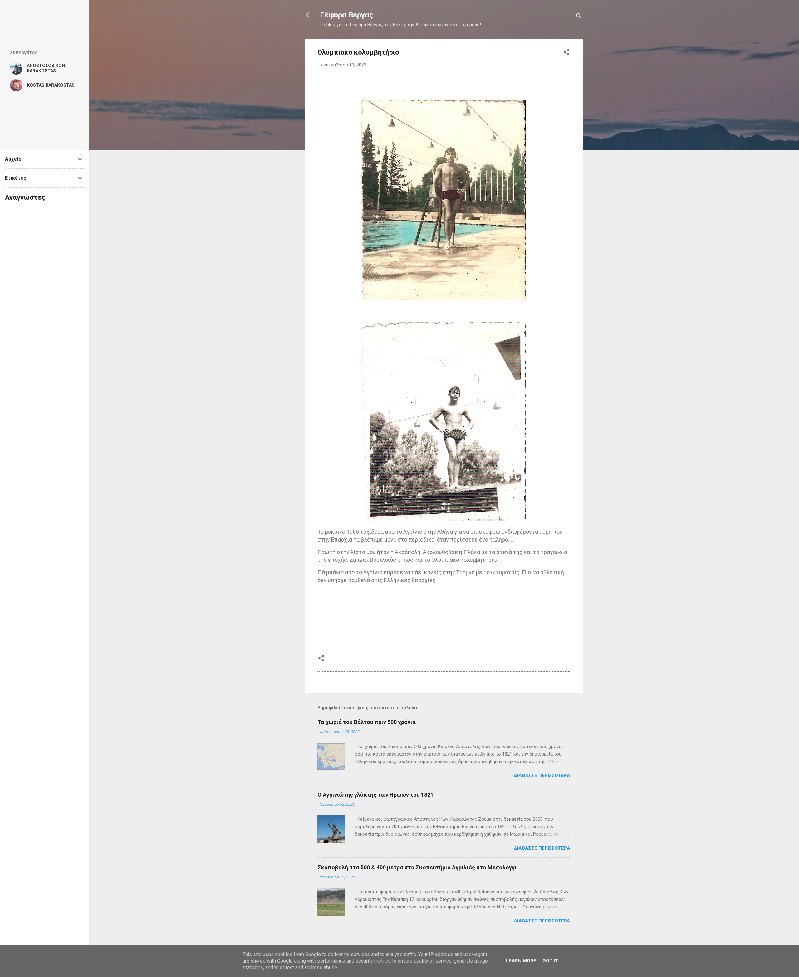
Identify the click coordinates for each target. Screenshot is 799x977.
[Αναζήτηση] (579, 17)
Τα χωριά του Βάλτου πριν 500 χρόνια (366, 722)
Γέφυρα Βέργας (346, 15)
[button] (566, 53)
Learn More (521, 961)
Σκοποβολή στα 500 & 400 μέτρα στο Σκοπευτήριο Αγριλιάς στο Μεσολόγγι (417, 867)
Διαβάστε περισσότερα (542, 775)
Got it (550, 961)
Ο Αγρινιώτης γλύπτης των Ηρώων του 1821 (375, 794)
